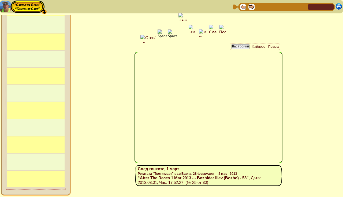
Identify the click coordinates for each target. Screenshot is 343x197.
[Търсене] (303, 6)
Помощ (273, 47)
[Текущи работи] (277, 6)
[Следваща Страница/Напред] (251, 6)
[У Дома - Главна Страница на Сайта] (312, 6)
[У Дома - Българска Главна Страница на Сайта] (321, 6)
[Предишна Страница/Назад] (243, 6)
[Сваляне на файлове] (294, 6)
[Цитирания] (269, 6)
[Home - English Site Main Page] (329, 6)
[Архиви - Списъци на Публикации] (260, 6)
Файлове (258, 47)
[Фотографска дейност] (286, 6)
